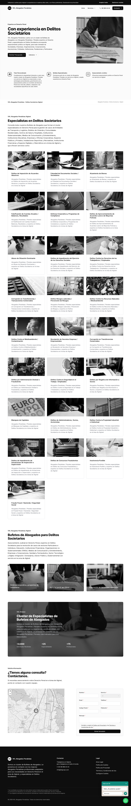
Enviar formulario (99, 731)
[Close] (126, 783)
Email (81, 700)
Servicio (104, 692)
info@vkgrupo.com (63, 770)
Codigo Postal (83, 708)
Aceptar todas (103, 2)
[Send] (125, 793)
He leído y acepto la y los (98, 726)
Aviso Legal (99, 762)
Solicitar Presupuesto (15, 55)
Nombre (82, 692)
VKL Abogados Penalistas (21, 8)
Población (104, 708)
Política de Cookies (102, 765)
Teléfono (104, 700)
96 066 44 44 (106, 8)
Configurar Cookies (102, 773)
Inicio (83, 8)
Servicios (90, 8)
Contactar (117, 8)
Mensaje (82, 715)
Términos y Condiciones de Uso (106, 771)
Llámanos (32, 55)
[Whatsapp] (125, 800)
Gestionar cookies (117, 2)
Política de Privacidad (99, 725)
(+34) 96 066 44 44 (63, 767)
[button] (36, 710)
